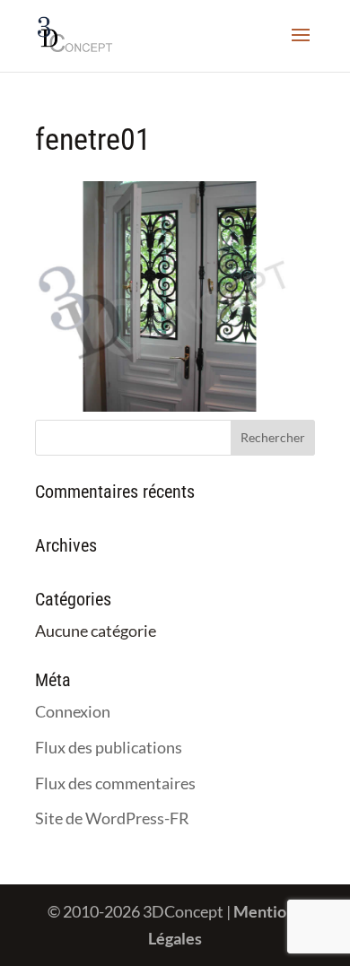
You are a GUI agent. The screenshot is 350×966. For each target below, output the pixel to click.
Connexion (72, 711)
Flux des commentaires (115, 783)
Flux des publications (108, 747)
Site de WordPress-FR (112, 818)
